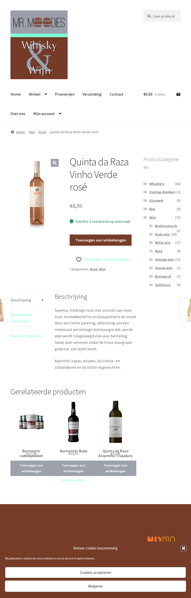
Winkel (35, 94)
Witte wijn (163, 242)
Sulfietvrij (163, 285)
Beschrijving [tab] (20, 300)
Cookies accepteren (95, 572)
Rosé (42, 132)
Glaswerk (156, 200)
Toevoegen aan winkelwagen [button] (31, 468)
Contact (117, 94)
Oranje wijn (164, 268)
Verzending (92, 94)
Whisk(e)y (156, 183)
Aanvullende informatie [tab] (20, 318)
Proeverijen (65, 94)
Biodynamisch (166, 226)
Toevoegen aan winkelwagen (100, 240)
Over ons (17, 113)
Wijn (32, 132)
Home (15, 94)
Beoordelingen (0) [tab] (25, 335)
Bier (152, 209)
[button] (183, 548)
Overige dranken (162, 192)
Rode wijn (162, 234)
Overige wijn (164, 259)
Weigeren (95, 586)
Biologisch (163, 276)
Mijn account (44, 113)
